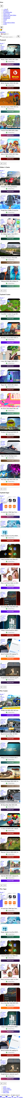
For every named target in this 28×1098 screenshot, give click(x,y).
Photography (6, 16)
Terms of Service (7, 1089)
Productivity (6, 18)
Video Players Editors (9, 22)
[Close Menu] (1, 6)
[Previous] (1, 163)
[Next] (5, 163)
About (4, 1086)
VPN (5, 24)
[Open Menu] (1, 27)
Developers (6, 1091)
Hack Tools (6, 13)
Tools (5, 19)
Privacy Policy (6, 1088)
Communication (7, 12)
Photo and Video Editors (9, 15)
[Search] (18, 36)
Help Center (6, 1092)
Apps (5, 9)
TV (4, 21)
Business (5, 10)
